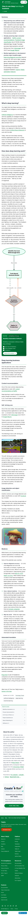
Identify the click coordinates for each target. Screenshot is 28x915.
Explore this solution (9, 353)
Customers (17, 839)
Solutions (17, 875)
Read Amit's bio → (15, 777)
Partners (17, 853)
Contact (3, 841)
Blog (6, 817)
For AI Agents (18, 880)
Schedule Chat (6, 829)
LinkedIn (21, 774)
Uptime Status (18, 856)
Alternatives (17, 878)
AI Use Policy (4, 870)
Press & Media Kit (5, 851)
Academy (3, 844)
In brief (5, 11)
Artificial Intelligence (7, 114)
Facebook (23, 496)
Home (2, 817)
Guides (16, 870)
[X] (5, 905)
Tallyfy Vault (17, 851)
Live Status (3, 894)
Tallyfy (3, 822)
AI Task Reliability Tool (20, 868)
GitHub (7, 777)
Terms (12, 908)
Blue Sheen (15, 762)
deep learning (19, 698)
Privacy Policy (4, 865)
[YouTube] (10, 905)
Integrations (17, 846)
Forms (2, 892)
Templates (17, 844)
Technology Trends (19, 695)
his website (14, 774)
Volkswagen (17, 48)
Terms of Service (5, 868)
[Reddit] (16, 905)
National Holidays (19, 873)
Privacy (16, 908)
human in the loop (7, 691)
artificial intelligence (9, 698)
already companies (14, 609)
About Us (3, 839)
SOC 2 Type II (4, 873)
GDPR (2, 875)
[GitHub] (13, 905)
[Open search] (22, 2)
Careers (3, 848)
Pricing (16, 841)
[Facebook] (8, 905)
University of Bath (18, 767)
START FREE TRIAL (14, 805)
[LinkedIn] (2, 905)
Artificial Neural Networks (17, 130)
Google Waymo (14, 50)
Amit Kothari (7, 1)
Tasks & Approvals (5, 890)
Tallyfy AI (17, 848)
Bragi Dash (5, 674)
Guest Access (4, 899)
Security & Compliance (6, 863)
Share (3, 913)
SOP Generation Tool (19, 865)
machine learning (8, 700)
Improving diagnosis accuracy (12, 57)
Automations (4, 897)
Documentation (18, 863)
